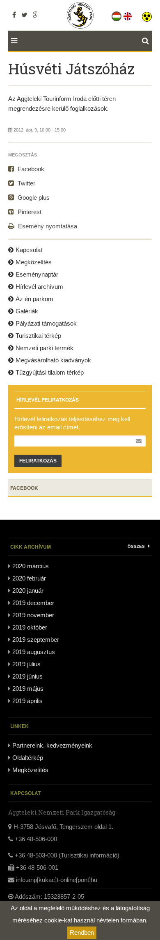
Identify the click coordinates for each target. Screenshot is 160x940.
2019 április (27, 700)
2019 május (27, 688)
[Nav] (12, 41)
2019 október (29, 627)
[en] (128, 15)
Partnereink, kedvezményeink (52, 745)
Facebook (30, 168)
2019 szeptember (35, 639)
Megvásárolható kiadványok (53, 360)
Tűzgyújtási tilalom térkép (50, 372)
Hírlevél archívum (39, 286)
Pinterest (28, 211)
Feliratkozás (38, 461)
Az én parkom (34, 298)
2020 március (30, 566)
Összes (137, 546)
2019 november (33, 615)
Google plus (33, 197)
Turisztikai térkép (38, 335)
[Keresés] (147, 41)
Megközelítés (34, 262)
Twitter (25, 183)
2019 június (27, 676)
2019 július (26, 664)
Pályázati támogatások (46, 323)
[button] (147, 15)
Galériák (27, 311)
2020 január (27, 590)
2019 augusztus (33, 651)
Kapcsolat (29, 249)
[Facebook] (14, 14)
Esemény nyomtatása (46, 226)
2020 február (29, 578)
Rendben (82, 932)
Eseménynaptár (37, 274)
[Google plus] (36, 14)
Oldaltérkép (27, 757)
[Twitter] (24, 14)
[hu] (117, 15)
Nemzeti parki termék (44, 347)
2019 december (33, 602)
